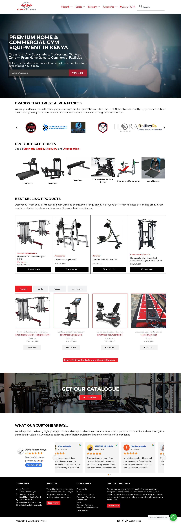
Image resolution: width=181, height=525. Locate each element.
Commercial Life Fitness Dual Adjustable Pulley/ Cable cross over (146, 259)
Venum (149, 338)
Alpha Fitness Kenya (35, 449)
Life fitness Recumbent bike (109, 334)
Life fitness (21, 262)
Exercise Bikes (70, 332)
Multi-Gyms (43, 332)
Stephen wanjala (76, 446)
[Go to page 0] (108, 474)
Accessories (60, 256)
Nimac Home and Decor (116, 446)
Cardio (60, 332)
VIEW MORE (77, 73)
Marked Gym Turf (148, 334)
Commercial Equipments (27, 253)
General (159, 332)
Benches (96, 256)
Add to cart (32, 347)
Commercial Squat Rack (66, 259)
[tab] (23, 289)
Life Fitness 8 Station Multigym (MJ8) (32, 334)
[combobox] (151, 7)
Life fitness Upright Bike (71, 334)
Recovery (81, 332)
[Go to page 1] (110, 474)
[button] (16, 127)
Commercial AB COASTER (105, 259)
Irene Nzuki (147, 446)
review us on (32, 464)
